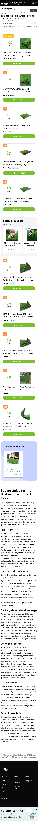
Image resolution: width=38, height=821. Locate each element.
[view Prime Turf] (9, 116)
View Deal (12, 250)
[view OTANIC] (9, 268)
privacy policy (4, 13)
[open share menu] (35, 23)
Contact (3, 784)
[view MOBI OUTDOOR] (10, 43)
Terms (3, 795)
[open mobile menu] (36, 3)
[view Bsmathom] (9, 378)
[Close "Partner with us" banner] (36, 809)
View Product (19, 63)
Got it (33, 10)
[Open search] (33, 3)
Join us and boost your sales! (11, 817)
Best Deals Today (16, 787)
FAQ (2, 788)
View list (15, 475)
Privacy (3, 791)
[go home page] (4, 3)
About (3, 781)
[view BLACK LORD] (12, 235)
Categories (28, 781)
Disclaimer (4, 798)
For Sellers (16, 783)
